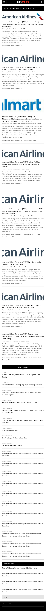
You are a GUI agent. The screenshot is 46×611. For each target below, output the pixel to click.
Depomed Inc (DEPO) (29, 234)
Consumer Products (19, 123)
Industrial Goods (18, 267)
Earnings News (9, 563)
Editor (27, 341)
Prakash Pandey (24, 29)
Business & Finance (18, 72)
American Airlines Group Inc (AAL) (14, 45)
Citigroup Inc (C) (28, 357)
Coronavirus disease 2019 (10, 430)
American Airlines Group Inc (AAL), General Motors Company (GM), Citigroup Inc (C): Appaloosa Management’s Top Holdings (23, 336)
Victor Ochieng (31, 216)
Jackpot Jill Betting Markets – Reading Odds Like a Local (19, 402)
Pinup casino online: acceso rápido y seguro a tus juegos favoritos (22, 385)
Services (15, 29)
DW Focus (23, 2)
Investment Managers (20, 216)
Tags (5, 597)
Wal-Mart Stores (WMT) (30, 140)
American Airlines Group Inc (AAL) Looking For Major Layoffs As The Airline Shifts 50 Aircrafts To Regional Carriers (21, 164)
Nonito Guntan (34, 72)
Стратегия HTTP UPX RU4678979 (13, 445)
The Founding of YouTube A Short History (15, 438)
